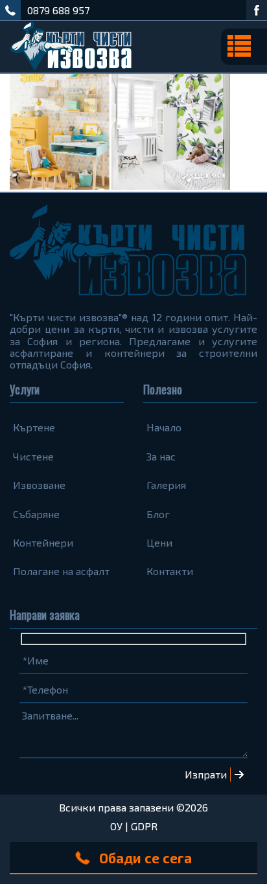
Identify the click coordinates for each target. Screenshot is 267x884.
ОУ (116, 826)
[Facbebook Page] (256, 10)
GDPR (144, 826)
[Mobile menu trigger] (244, 46)
